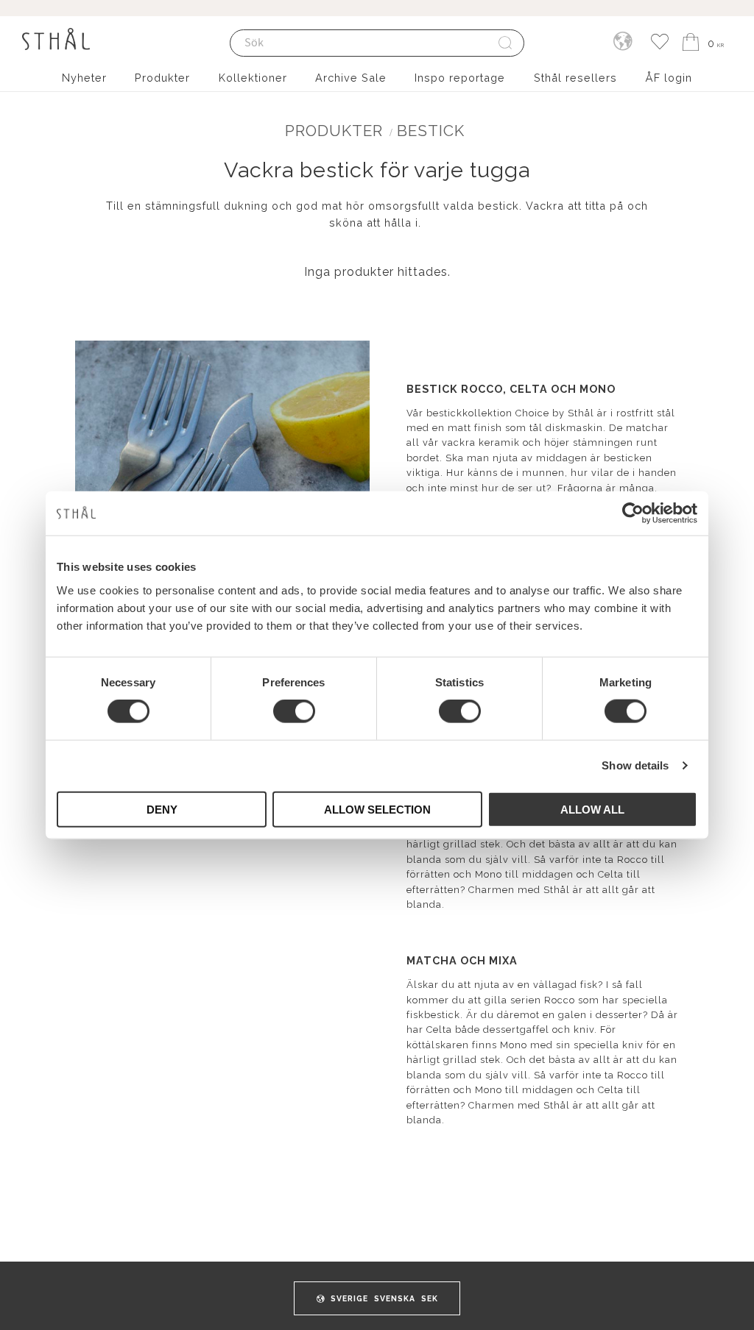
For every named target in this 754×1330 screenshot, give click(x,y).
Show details (635, 765)
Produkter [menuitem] (162, 77)
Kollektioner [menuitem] (253, 77)
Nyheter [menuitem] (84, 77)
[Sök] (506, 43)
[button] (660, 42)
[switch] (294, 711)
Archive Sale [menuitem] (351, 77)
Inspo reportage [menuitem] (460, 77)
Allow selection (377, 809)
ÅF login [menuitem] (668, 77)
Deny (162, 809)
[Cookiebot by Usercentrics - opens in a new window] (632, 513)
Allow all (592, 809)
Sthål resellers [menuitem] (575, 77)
